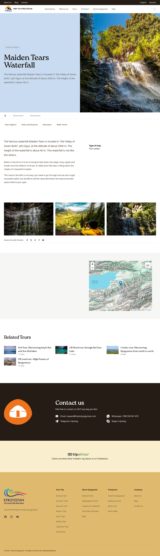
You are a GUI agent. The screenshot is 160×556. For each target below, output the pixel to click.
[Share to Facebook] (27, 240)
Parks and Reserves (30, 124)
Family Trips (61, 521)
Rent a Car (112, 506)
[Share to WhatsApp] (35, 240)
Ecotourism (60, 532)
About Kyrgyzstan (100, 9)
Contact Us (138, 506)
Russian (152, 2)
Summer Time (62, 501)
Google (148, 310)
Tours (74, 9)
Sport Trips (60, 516)
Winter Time (61, 511)
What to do (63, 9)
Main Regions (10, 124)
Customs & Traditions (91, 506)
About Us (138, 496)
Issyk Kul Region (12, 47)
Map (114, 9)
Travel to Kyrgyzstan (116, 496)
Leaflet (134, 310)
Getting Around (114, 501)
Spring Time (61, 496)
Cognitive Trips (62, 526)
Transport (85, 9)
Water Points (62, 124)
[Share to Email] (43, 240)
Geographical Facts (90, 501)
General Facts (87, 496)
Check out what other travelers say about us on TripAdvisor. (80, 458)
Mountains (47, 124)
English (143, 2)
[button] (120, 283)
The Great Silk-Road (90, 511)
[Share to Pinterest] (39, 240)
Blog (16, 2)
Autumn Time (61, 506)
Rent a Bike (112, 511)
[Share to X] (31, 240)
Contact (24, 2)
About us (8, 2)
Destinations (50, 9)
